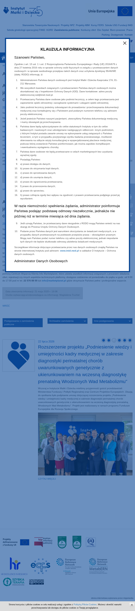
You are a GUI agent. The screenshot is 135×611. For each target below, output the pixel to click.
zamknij (132, 605)
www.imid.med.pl (69, 250)
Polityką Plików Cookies (85, 604)
